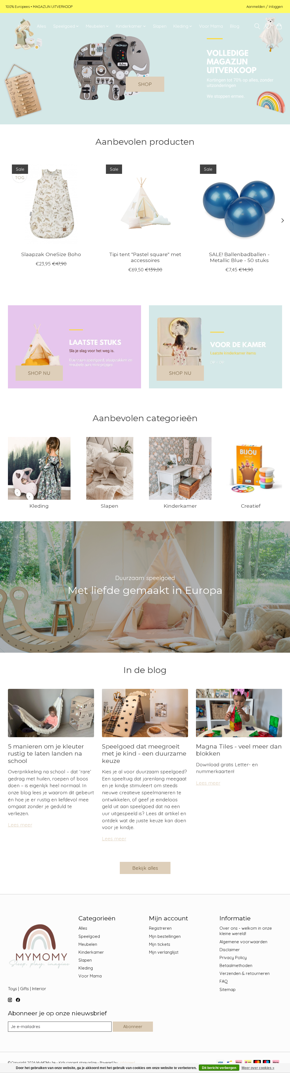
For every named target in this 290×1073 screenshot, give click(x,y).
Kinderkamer (180, 506)
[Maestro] (266, 1062)
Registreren (160, 928)
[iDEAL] (247, 1062)
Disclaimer (229, 949)
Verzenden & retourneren (244, 973)
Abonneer (132, 1026)
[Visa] (220, 1062)
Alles (41, 26)
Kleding (39, 506)
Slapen (160, 26)
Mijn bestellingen (165, 936)
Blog (234, 26)
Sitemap (227, 989)
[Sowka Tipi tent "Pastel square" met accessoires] (145, 204)
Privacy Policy (233, 957)
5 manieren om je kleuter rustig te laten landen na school (46, 753)
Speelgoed (89, 936)
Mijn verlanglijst (163, 952)
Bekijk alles (145, 868)
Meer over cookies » (258, 1068)
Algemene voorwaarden (243, 941)
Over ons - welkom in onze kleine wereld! (245, 930)
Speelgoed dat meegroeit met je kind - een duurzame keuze (144, 753)
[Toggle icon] (257, 26)
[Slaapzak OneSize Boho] (51, 204)
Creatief (251, 506)
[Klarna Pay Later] (275, 1062)
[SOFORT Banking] (238, 1062)
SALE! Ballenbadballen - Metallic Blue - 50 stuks (239, 257)
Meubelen (87, 944)
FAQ (223, 981)
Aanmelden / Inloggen (264, 6)
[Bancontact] (229, 1062)
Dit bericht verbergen (219, 1068)
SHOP (145, 84)
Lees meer (20, 824)
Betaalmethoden (235, 965)
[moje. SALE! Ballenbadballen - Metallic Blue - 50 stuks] (239, 204)
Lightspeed (126, 1063)
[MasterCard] (257, 1062)
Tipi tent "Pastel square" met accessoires (145, 257)
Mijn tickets (159, 944)
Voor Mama (211, 26)
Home (24, 26)
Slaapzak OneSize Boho (51, 255)
